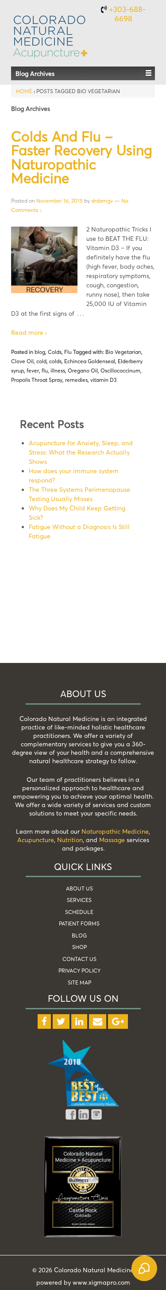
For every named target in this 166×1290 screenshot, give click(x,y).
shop (79, 947)
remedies (76, 379)
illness (57, 370)
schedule (79, 912)
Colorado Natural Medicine (93, 1270)
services (79, 900)
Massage (112, 839)
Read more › (29, 332)
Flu (68, 352)
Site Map (79, 982)
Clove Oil (22, 361)
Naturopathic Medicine (115, 831)
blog (40, 352)
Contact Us (79, 959)
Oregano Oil (83, 370)
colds (55, 361)
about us (79, 888)
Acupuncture (35, 839)
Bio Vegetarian (123, 352)
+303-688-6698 (127, 13)
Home (24, 91)
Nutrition (70, 839)
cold (41, 361)
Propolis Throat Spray (36, 379)
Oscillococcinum (120, 370)
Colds (55, 352)
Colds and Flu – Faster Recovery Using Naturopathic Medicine (81, 157)
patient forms (79, 923)
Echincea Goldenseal (89, 361)
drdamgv (102, 200)
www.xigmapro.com (101, 1282)
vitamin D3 (103, 379)
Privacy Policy (79, 970)
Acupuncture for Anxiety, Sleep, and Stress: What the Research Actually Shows (81, 452)
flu (45, 370)
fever (33, 370)
